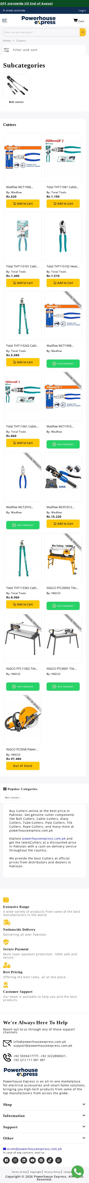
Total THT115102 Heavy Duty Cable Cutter (63, 266)
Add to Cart (24, 203)
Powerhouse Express (50, 1176)
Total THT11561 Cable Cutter (21, 426)
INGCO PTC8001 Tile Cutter (60, 668)
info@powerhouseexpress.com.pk (39, 1041)
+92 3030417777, (26, 1056)
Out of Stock (22, 766)
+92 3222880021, (54, 1056)
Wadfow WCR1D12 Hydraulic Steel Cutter (62, 507)
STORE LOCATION (15, 10)
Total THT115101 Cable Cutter (22, 266)
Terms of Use (19, 1172)
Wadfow (16, 192)
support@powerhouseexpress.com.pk (42, 1045)
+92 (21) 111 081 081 (29, 1059)
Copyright (35, 1172)
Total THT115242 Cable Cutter (22, 346)
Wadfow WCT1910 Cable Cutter (59, 426)
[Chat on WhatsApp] (77, 1171)
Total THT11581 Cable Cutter (62, 187)
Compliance (70, 1172)
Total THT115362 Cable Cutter (22, 588)
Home (7, 40)
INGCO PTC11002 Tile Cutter (21, 668)
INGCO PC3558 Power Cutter (21, 749)
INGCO (55, 593)
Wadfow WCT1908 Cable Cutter (59, 346)
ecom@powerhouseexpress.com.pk (34, 1148)
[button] (78, 20)
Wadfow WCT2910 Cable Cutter (18, 507)
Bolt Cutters (12, 797)
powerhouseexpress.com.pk (44, 838)
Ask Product (66, 363)
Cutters (21, 40)
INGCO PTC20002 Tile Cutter (61, 588)
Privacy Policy (52, 1172)
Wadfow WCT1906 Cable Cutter (18, 187)
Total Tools (58, 192)
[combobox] (41, 32)
